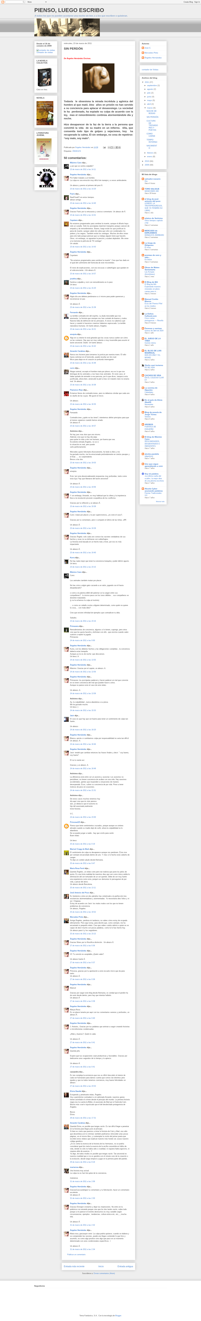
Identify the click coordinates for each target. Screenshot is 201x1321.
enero (150, 156)
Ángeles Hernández (78, 175)
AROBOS (149, 424)
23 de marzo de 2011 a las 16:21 (83, 329)
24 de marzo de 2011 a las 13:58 (83, 693)
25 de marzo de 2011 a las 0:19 (82, 844)
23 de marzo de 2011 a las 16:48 (83, 363)
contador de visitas (45, 52)
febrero (150, 153)
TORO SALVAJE (152, 189)
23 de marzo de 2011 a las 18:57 (83, 426)
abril (149, 104)
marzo (150, 108)
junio (149, 97)
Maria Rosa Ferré (77, 868)
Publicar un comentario (76, 1254)
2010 (147, 161)
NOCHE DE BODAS (152, 112)
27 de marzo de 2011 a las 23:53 (83, 1086)
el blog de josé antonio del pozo (153, 200)
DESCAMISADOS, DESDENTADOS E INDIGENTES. (152, 443)
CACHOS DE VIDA (153, 375)
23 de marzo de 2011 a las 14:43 (83, 247)
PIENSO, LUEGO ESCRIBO (69, 10)
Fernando (74, 312)
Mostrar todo (160, 501)
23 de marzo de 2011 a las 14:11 (83, 169)
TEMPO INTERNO (152, 141)
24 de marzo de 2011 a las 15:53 (83, 710)
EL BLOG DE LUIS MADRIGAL (153, 352)
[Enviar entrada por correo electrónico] (104, 147)
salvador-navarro (153, 179)
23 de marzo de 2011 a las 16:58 (83, 385)
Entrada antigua (125, 1266)
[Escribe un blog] (111, 147)
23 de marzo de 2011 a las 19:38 (83, 506)
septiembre (152, 85)
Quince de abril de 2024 (154, 331)
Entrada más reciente (74, 1266)
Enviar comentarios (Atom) (104, 1273)
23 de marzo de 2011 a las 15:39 (83, 307)
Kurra (72, 558)
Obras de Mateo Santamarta (152, 268)
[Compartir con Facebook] (117, 147)
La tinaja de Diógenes (150, 244)
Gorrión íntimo (150, 343)
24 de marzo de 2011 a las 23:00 (83, 817)
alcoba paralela (152, 454)
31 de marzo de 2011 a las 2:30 (82, 1198)
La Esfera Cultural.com (151, 315)
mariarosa (74, 1167)
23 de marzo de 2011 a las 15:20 (83, 288)
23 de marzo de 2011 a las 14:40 (83, 203)
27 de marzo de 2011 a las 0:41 (82, 1042)
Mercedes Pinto (76, 917)
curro (72, 368)
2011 (147, 82)
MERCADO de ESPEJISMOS (151, 232)
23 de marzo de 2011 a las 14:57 (83, 274)
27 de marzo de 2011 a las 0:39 (82, 1001)
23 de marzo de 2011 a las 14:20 (83, 189)
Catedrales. (149, 392)
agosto (150, 89)
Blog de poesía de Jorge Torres (153, 413)
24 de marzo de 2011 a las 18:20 (83, 730)
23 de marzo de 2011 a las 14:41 (83, 215)
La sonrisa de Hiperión (151, 389)
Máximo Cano (76, 163)
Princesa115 (75, 822)
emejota (73, 334)
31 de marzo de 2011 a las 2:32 (82, 1225)
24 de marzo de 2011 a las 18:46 (83, 744)
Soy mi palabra (151, 474)
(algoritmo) (149, 456)
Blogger (118, 1316)
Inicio (101, 1266)
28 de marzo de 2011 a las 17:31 (83, 1118)
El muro (148, 247)
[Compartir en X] (114, 147)
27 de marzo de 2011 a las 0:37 (82, 962)
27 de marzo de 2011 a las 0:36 (82, 946)
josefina (73, 279)
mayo (149, 100)
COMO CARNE (151, 135)
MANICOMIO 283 (152, 191)
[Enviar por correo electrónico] (109, 147)
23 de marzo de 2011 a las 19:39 (83, 528)
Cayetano (74, 220)
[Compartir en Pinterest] (119, 147)
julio (149, 93)
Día (146, 181)
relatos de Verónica (154, 218)
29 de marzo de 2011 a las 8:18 (82, 1162)
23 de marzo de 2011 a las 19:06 (83, 487)
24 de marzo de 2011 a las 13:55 (83, 660)
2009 (147, 165)
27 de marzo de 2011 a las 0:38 (82, 979)
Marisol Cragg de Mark (79, 849)
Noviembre (149, 404)
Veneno (148, 417)
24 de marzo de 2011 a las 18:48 (83, 768)
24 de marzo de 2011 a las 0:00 (82, 640)
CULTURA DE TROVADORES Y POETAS (152, 125)
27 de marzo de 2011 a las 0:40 (82, 1018)
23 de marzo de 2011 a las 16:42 (83, 346)
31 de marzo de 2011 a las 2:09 (82, 1181)
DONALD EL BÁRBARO (154, 235)
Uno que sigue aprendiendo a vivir (154, 465)
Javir (72, 716)
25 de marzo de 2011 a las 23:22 (83, 934)
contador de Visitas (150, 69)
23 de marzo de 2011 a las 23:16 (83, 621)
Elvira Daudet (75, 1091)
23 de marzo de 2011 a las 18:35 (83, 404)
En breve (148, 260)
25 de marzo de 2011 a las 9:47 (82, 863)
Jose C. (148, 48)
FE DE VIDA (150, 367)
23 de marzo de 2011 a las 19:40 (83, 553)
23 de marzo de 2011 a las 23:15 (83, 567)
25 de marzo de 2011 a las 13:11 (83, 888)
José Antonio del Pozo (79, 893)
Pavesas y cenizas (153, 328)
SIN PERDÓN (152, 117)
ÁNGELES (76, 151)
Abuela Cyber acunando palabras (154, 490)
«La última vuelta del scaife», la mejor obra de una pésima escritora (154, 478)
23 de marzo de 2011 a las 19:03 (83, 463)
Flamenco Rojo (76, 390)
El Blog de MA (151, 282)
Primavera (74, 626)
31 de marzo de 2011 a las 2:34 (82, 1249)
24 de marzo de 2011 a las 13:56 (83, 672)
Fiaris (72, 194)
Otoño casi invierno (154, 365)
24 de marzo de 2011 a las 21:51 (83, 790)
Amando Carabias (77, 351)
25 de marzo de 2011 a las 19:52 (83, 912)
